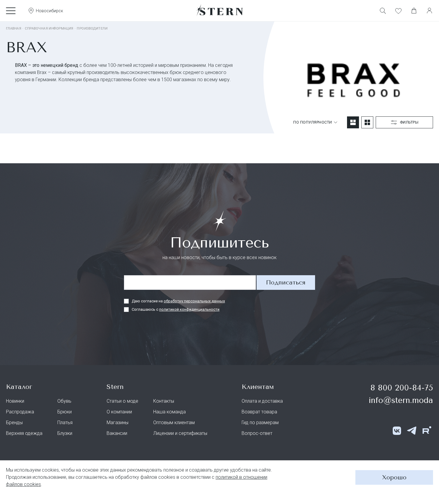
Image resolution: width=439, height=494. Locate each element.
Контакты (163, 401)
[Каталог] (11, 11)
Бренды (14, 422)
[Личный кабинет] (429, 10)
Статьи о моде (122, 401)
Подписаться (286, 282)
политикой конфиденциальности (189, 309)
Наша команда (169, 412)
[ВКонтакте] (397, 430)
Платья (65, 422)
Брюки (64, 412)
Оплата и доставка (262, 401)
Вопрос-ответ (257, 433)
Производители (92, 28)
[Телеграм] (412, 430)
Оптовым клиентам (174, 422)
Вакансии (117, 433)
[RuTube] (426, 430)
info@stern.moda (401, 400)
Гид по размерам (260, 422)
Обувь (64, 401)
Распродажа (20, 412)
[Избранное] (398, 10)
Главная (13, 28)
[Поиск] (382, 10)
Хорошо (394, 477)
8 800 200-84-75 (401, 388)
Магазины (117, 422)
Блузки (64, 433)
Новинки (15, 401)
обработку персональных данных (194, 301)
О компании (119, 412)
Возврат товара (259, 412)
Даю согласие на (178, 301)
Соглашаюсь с (176, 309)
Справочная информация (49, 28)
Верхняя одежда (24, 433)
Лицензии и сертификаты (180, 433)
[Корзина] (413, 10)
